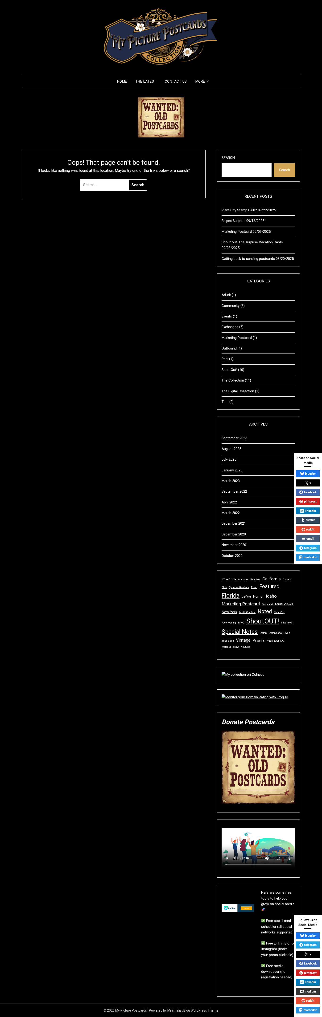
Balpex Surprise (233, 221)
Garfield (246, 596)
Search (228, 158)
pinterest (310, 501)
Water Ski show (230, 646)
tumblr (310, 520)
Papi (225, 359)
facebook (310, 492)
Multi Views (284, 604)
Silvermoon (287, 622)
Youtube (245, 646)
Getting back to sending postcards (248, 259)
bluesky (310, 473)
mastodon (310, 557)
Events (227, 316)
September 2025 (234, 438)
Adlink (226, 295)
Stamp (263, 633)
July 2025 (229, 459)
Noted (265, 611)
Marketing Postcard (237, 231)
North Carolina (247, 612)
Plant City (279, 612)
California (271, 579)
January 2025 (232, 470)
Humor (258, 596)
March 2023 (231, 481)
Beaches (255, 579)
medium (310, 991)
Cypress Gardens (239, 587)
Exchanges (230, 327)
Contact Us (176, 81)
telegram (310, 548)
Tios (225, 402)
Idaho (271, 596)
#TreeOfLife (229, 579)
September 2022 (234, 491)
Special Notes (240, 631)
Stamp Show (275, 633)
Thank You (228, 640)
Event (254, 587)
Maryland (267, 604)
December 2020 (234, 534)
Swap (287, 633)
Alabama (243, 579)
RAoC (241, 622)
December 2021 (234, 523)
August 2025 (231, 449)
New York (229, 612)
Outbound (229, 348)
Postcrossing (229, 622)
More (200, 81)
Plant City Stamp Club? (239, 210)
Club (224, 587)
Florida (230, 595)
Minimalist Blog (178, 1010)
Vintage (243, 640)
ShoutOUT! (262, 621)
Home (122, 81)
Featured (269, 586)
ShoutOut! (229, 370)
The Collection (233, 380)
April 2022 (229, 502)
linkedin (310, 511)
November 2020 (234, 545)
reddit (310, 529)
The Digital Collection (238, 391)
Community (230, 306)
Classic (287, 579)
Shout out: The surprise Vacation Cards (252, 242)
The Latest (146, 81)
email (310, 538)
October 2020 (232, 556)
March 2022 (231, 513)
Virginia (258, 640)
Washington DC (275, 640)
